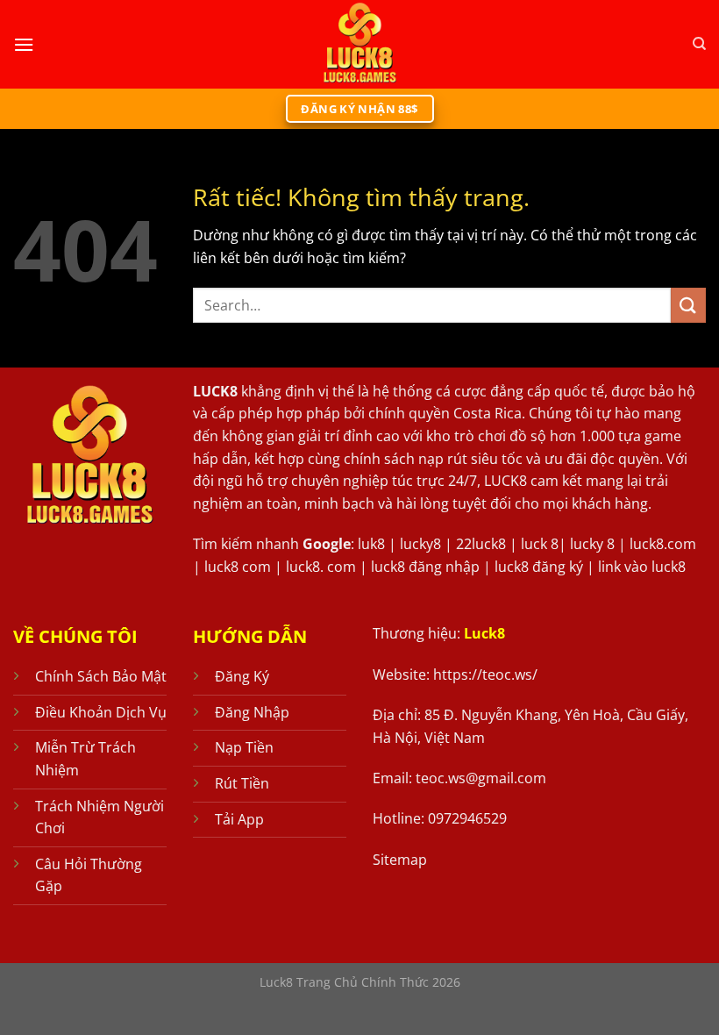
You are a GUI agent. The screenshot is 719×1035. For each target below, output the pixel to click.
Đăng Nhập (252, 712)
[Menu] (23, 44)
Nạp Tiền (244, 747)
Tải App (239, 819)
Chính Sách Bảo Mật (101, 676)
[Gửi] (688, 305)
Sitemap (400, 859)
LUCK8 (215, 391)
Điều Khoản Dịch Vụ (101, 712)
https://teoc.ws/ (485, 674)
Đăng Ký (242, 676)
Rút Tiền (242, 783)
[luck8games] (359, 44)
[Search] (699, 44)
